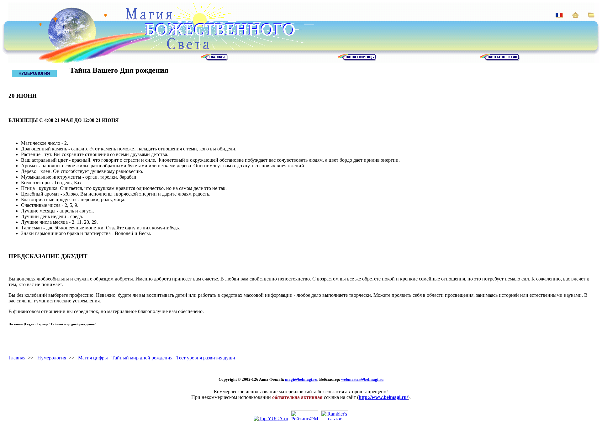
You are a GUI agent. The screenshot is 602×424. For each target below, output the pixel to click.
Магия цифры (93, 357)
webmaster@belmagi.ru (362, 379)
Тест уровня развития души (205, 357)
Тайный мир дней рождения (142, 357)
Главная (16, 357)
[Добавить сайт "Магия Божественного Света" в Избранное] (591, 15)
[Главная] (214, 59)
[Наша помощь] (356, 59)
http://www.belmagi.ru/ (383, 397)
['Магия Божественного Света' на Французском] (559, 15)
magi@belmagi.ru (301, 379)
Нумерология (51, 357)
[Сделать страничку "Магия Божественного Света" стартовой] (575, 16)
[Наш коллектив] (499, 59)
